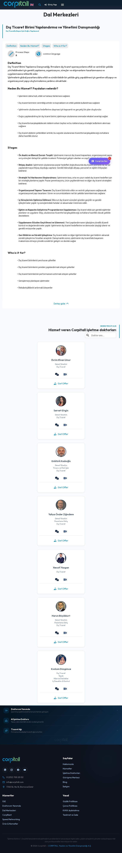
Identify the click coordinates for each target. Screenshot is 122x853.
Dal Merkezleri (9, 810)
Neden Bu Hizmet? (29, 45)
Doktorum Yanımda (11, 806)
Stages (46, 45)
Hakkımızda (68, 764)
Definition (12, 45)
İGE (4, 801)
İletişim (66, 786)
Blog (65, 782)
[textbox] (62, 96)
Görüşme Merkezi (71, 777)
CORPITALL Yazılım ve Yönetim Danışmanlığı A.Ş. (69, 846)
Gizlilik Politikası (70, 801)
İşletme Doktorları (71, 773)
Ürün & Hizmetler (10, 823)
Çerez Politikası (70, 806)
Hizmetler (67, 768)
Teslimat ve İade (70, 815)
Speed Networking (11, 819)
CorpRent (7, 815)
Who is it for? (60, 45)
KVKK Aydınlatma (71, 810)
